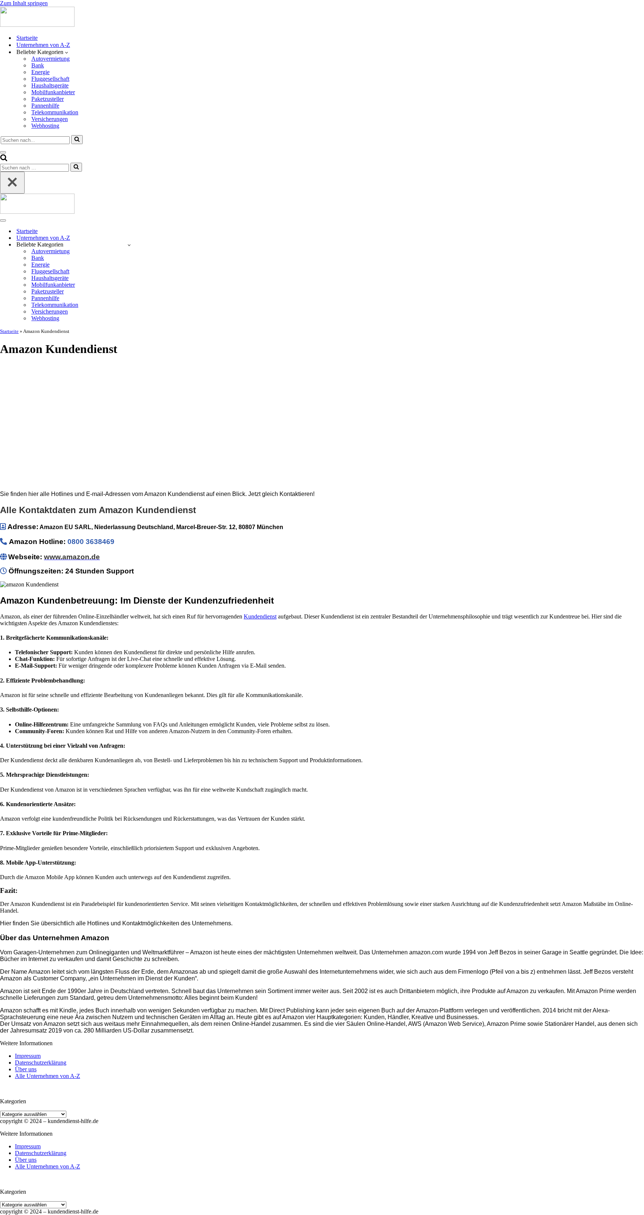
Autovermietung (50, 58)
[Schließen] (12, 183)
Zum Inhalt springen (24, 3)
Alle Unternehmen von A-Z (47, 1076)
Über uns (26, 1069)
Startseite (27, 38)
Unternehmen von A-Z (43, 45)
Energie (40, 72)
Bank (37, 65)
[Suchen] (77, 139)
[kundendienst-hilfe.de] (37, 25)
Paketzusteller (47, 99)
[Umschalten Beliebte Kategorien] (129, 245)
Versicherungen (49, 119)
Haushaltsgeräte (50, 85)
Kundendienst (260, 616)
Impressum (28, 1056)
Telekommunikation (54, 112)
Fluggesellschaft (50, 79)
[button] (66, 52)
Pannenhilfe (45, 105)
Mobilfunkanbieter (53, 92)
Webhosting (45, 126)
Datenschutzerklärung (40, 1062)
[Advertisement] (322, 416)
